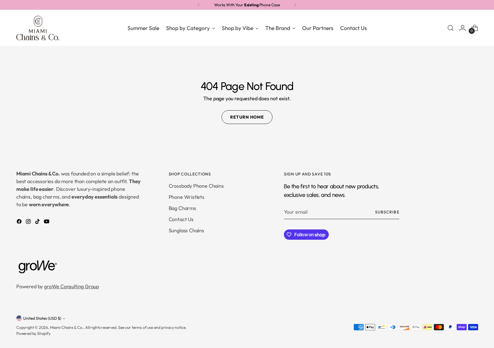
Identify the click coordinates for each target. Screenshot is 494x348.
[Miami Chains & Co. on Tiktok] (38, 222)
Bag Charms (182, 208)
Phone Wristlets (186, 197)
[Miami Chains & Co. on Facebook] (19, 222)
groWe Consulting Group (71, 286)
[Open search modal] (450, 28)
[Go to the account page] (462, 28)
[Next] (295, 5)
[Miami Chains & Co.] (37, 28)
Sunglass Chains (186, 230)
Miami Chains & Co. (66, 327)
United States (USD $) (42, 318)
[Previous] (198, 5)
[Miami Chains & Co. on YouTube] (47, 222)
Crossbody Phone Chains (196, 186)
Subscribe (387, 212)
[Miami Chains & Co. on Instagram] (28, 222)
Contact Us (181, 219)
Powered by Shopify (33, 333)
